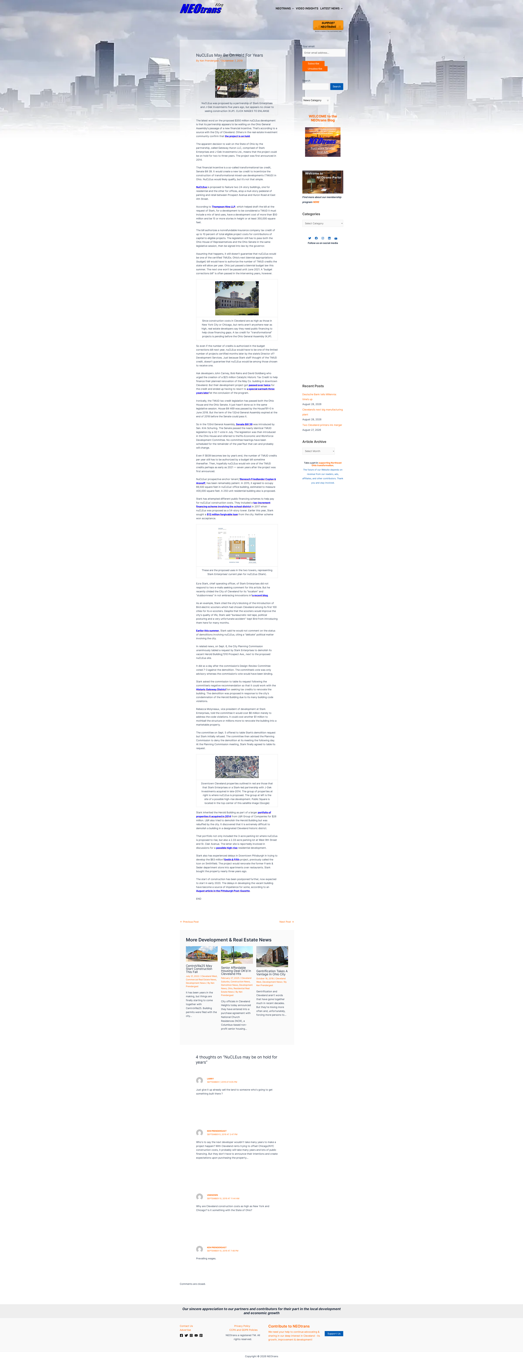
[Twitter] (186, 1335)
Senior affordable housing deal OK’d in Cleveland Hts (236, 971)
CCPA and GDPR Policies (243, 1329)
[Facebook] (181, 1335)
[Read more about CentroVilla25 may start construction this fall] (202, 953)
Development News (196, 983)
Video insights (307, 8)
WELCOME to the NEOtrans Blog (323, 118)
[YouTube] (196, 1335)
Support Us (333, 1333)
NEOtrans (283, 8)
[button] (292, 8)
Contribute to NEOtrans (289, 1326)
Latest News (330, 8)
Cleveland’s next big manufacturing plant (322, 412)
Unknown (212, 1195)
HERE (316, 202)
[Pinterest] (201, 1335)
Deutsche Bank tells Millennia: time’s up (319, 397)
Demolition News (229, 985)
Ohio (230, 988)
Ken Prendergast (217, 1131)
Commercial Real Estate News (201, 979)
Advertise (185, 1329)
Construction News (240, 981)
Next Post (286, 921)
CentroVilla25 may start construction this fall (199, 969)
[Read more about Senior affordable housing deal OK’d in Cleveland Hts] (237, 954)
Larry (210, 1079)
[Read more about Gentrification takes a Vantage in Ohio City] (272, 956)
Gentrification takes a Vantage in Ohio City (272, 972)
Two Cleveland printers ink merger (322, 425)
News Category (312, 100)
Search (306, 80)
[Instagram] (191, 1335)
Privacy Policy (242, 1326)
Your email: (308, 46)
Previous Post (189, 921)
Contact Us (186, 1326)
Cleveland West (209, 976)
